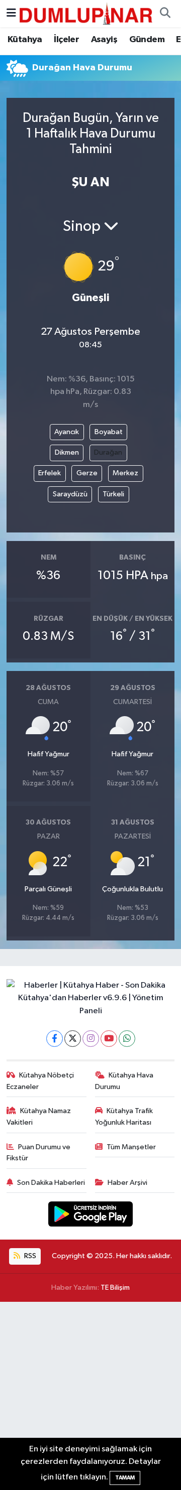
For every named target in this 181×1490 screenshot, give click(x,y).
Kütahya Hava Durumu (124, 1080)
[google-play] (90, 1216)
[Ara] (164, 13)
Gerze (87, 473)
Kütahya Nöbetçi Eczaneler (40, 1080)
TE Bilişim (115, 1287)
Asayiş (104, 39)
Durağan (108, 452)
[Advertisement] (90, 1396)
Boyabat (109, 432)
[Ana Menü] (11, 13)
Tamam (125, 1477)
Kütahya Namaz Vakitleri (39, 1116)
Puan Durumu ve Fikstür (39, 1152)
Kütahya (25, 39)
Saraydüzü (70, 494)
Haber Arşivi (127, 1182)
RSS (29, 1256)
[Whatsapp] (127, 1038)
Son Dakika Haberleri (51, 1182)
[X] (72, 1038)
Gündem (146, 39)
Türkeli (113, 494)
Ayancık (66, 432)
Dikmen (67, 452)
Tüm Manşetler (131, 1147)
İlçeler (66, 39)
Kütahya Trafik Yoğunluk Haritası (124, 1116)
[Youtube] (109, 1038)
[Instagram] (90, 1038)
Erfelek (49, 473)
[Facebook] (54, 1038)
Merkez (125, 473)
